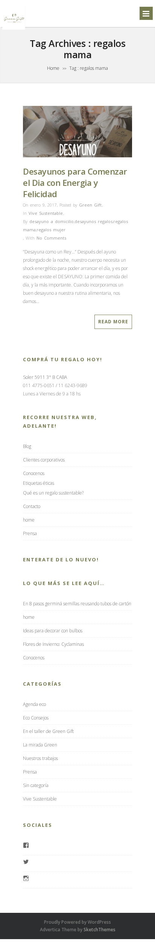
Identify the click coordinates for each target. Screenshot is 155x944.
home (29, 520)
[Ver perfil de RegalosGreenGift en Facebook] (26, 846)
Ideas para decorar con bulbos (52, 630)
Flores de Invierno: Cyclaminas (53, 644)
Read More (113, 321)
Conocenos (33, 473)
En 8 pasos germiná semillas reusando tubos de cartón (77, 603)
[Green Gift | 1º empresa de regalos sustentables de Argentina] (13, 29)
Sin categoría (36, 785)
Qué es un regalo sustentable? (53, 493)
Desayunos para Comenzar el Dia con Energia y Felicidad (75, 182)
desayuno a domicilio (51, 221)
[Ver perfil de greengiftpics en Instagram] (26, 879)
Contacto (31, 506)
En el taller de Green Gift (48, 731)
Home (53, 68)
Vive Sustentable (46, 213)
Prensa (30, 533)
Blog (27, 446)
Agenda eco (34, 704)
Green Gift (90, 205)
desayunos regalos (93, 221)
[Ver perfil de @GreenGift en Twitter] (26, 862)
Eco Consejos (36, 718)
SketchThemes (99, 929)
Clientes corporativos (44, 460)
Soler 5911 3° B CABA (45, 377)
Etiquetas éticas (38, 483)
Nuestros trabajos (40, 758)
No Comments (51, 238)
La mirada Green (40, 745)
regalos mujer (50, 229)
